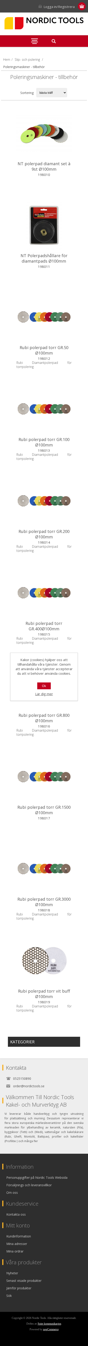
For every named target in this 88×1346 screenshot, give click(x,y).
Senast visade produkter (24, 1280)
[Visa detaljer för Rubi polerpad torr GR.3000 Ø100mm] (44, 868)
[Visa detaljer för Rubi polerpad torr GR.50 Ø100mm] (44, 317)
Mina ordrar (14, 1251)
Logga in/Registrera (59, 6)
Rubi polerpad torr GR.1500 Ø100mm (44, 809)
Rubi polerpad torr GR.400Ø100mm (43, 626)
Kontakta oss (16, 1214)
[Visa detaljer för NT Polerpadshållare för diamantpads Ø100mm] (44, 225)
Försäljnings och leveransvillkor (29, 1185)
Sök (9, 1295)
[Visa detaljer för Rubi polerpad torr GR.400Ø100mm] (44, 593)
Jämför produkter (18, 1288)
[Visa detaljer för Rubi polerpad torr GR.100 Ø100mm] (44, 409)
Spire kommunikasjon (49, 1323)
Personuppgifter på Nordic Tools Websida (36, 1177)
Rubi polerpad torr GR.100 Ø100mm (44, 442)
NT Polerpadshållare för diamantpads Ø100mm (44, 258)
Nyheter (12, 1273)
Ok (44, 686)
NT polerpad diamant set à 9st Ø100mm (44, 166)
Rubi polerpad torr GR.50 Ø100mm (44, 350)
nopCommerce (51, 1329)
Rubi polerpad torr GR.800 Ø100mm (44, 717)
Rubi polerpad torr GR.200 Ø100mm (44, 534)
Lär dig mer (44, 694)
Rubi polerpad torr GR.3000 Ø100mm (44, 901)
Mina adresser (16, 1244)
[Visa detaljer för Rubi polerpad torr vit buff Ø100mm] (44, 960)
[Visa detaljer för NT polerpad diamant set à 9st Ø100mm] (44, 133)
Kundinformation (18, 1236)
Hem (6, 59)
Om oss (12, 1192)
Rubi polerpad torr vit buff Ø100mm (44, 993)
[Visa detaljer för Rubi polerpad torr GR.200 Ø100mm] (44, 501)
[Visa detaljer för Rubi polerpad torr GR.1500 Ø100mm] (44, 776)
